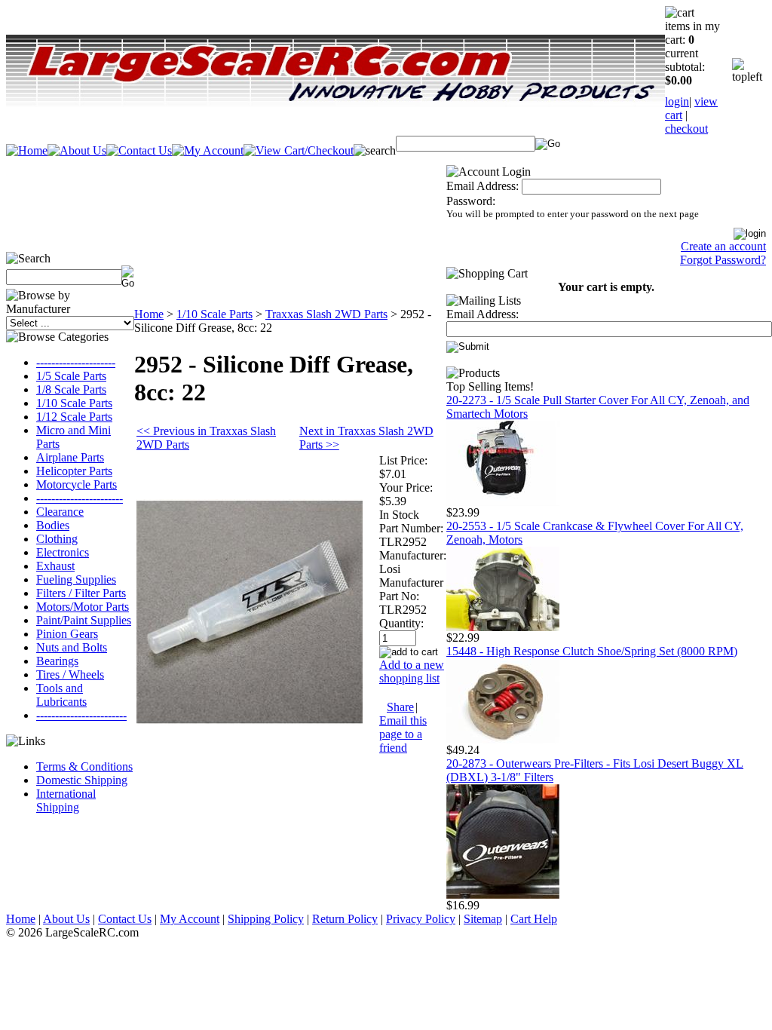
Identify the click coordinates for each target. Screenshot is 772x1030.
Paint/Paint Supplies (83, 620)
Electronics (62, 552)
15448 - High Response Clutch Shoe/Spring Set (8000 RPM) (591, 651)
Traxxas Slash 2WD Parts (326, 314)
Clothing (57, 538)
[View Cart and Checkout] (299, 150)
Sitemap (483, 918)
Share (400, 706)
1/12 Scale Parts (74, 416)
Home (149, 314)
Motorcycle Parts (76, 484)
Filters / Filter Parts (81, 593)
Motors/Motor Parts (82, 606)
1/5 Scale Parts (71, 375)
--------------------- (75, 362)
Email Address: (482, 185)
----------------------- (79, 498)
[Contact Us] (139, 150)
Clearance (60, 511)
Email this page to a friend (403, 734)
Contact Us (125, 918)
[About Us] (76, 150)
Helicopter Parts (74, 470)
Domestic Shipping (81, 780)
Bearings (57, 660)
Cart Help (533, 918)
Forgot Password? (723, 259)
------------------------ (81, 715)
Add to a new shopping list (411, 671)
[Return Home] (26, 150)
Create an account (723, 246)
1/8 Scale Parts (71, 389)
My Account (189, 918)
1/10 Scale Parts (74, 403)
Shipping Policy (266, 918)
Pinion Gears (67, 633)
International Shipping (66, 800)
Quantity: (401, 623)
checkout (686, 128)
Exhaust (55, 565)
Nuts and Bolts (71, 647)
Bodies (52, 525)
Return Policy (345, 918)
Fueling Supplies (76, 579)
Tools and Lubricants (61, 695)
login (677, 101)
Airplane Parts (70, 457)
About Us (66, 918)
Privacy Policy (420, 918)
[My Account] (208, 150)
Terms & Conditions (84, 766)
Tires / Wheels (70, 674)
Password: (470, 201)
